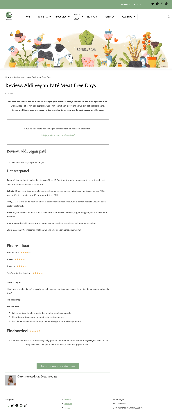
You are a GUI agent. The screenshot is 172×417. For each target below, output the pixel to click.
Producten (60, 17)
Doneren (67, 399)
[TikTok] (166, 5)
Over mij (124, 4)
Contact (136, 4)
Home (27, 17)
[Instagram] (161, 5)
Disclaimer (68, 403)
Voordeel (43, 17)
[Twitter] (152, 5)
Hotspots (92, 17)
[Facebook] (157, 5)
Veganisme (127, 17)
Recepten (109, 17)
